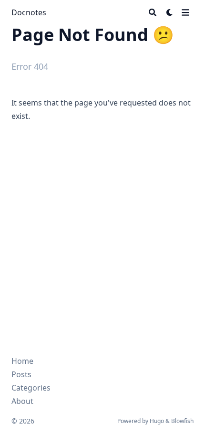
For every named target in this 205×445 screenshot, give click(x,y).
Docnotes (28, 12)
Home (22, 361)
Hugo (157, 421)
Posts (21, 374)
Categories (31, 387)
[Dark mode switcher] (170, 12)
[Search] (152, 12)
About (22, 401)
